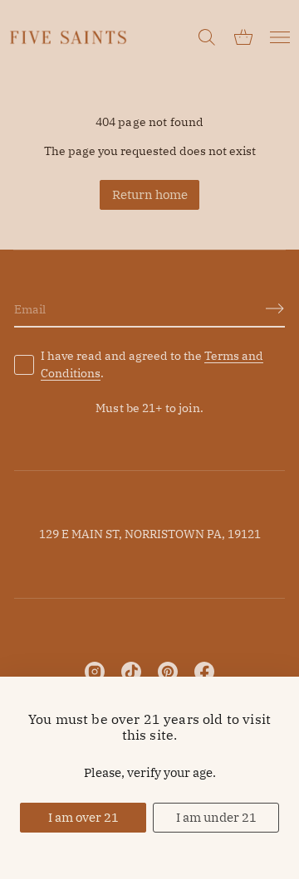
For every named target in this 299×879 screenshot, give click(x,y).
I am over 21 (83, 817)
